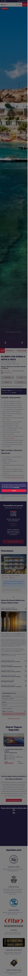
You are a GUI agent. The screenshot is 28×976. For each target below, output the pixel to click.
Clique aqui (16, 487)
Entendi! (14, 490)
